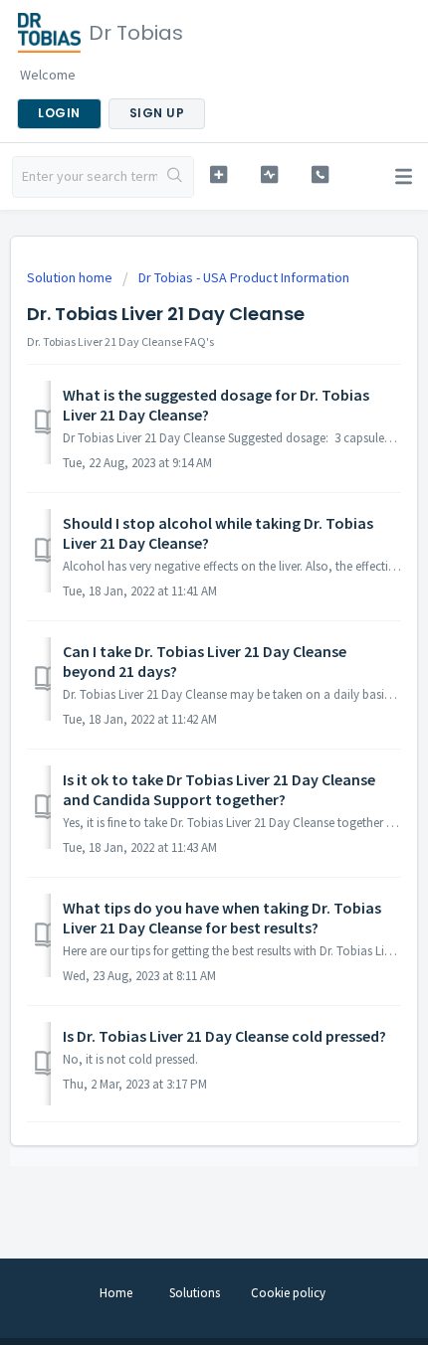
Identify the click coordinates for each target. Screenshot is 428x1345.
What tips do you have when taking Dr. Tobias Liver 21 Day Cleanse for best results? (222, 917)
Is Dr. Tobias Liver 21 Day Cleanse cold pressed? (224, 1036)
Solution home (71, 277)
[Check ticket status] (269, 174)
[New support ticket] (218, 174)
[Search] (175, 177)
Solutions (194, 1292)
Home (116, 1292)
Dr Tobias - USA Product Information (243, 277)
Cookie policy (288, 1292)
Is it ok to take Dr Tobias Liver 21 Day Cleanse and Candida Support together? (219, 789)
